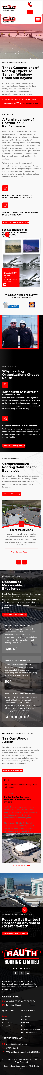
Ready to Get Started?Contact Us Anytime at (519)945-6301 (21, 923)
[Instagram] (21, 973)
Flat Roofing (26, 1019)
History (5, 1019)
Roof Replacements (29, 1032)
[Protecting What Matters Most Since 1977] (4, 284)
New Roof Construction (30, 1029)
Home (4, 1016)
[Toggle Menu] (30, 12)
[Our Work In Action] (20, 104)
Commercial (26, 1016)
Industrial (25, 1023)
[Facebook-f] (15, 973)
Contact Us (6, 1026)
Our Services (7, 1023)
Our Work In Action (32, 103)
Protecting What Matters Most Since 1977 (10, 273)
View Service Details (19, 552)
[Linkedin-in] (27, 973)
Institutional (26, 1026)
